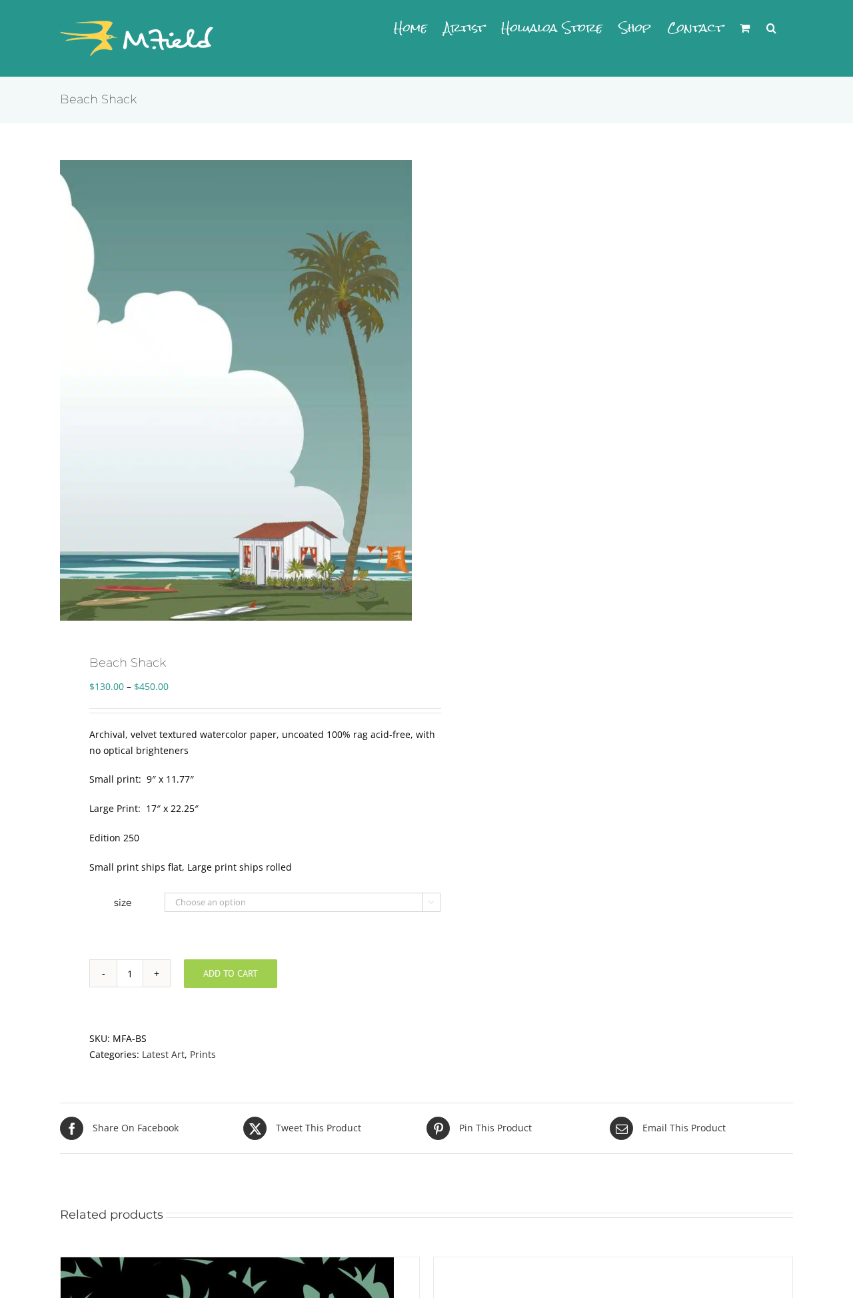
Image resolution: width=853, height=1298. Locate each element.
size (122, 903)
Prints (203, 1054)
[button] (771, 28)
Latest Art (163, 1054)
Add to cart (230, 973)
